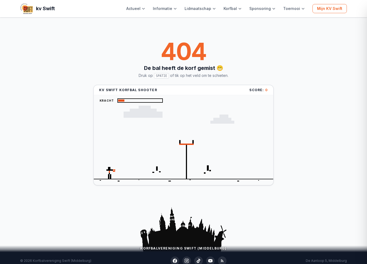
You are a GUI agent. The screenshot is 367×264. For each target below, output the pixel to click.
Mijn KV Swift (329, 8)
